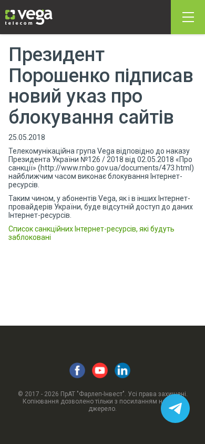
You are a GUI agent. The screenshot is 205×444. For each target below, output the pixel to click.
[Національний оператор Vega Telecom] (29, 17)
